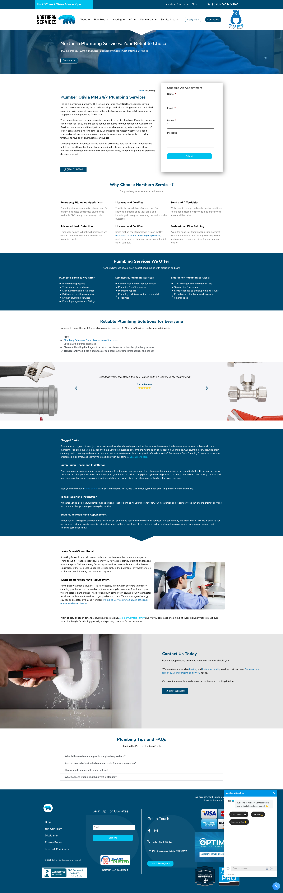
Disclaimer (51, 835)
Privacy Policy (53, 842)
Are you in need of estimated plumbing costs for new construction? (100, 763)
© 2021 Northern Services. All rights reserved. (63, 860)
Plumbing (99, 19)
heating (193, 669)
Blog (48, 822)
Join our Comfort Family (132, 617)
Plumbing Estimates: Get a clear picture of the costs (90, 340)
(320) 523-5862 (225, 4)
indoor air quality (211, 669)
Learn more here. (139, 457)
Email (171, 108)
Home (141, 90)
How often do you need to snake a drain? (86, 770)
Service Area (168, 19)
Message (172, 132)
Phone (171, 120)
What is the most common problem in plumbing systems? (95, 756)
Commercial (146, 19)
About (83, 19)
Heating (117, 19)
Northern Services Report (115, 870)
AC (131, 19)
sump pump (90, 488)
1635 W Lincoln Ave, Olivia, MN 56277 (167, 851)
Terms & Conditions (57, 849)
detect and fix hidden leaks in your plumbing (138, 235)
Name (171, 94)
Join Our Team (53, 829)
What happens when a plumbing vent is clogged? (91, 777)
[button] (76, 388)
